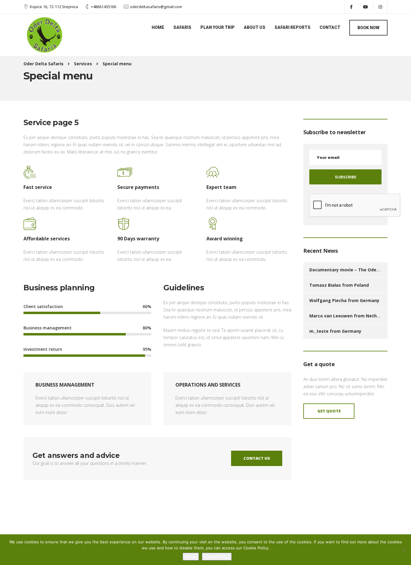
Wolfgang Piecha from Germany (344, 300)
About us (254, 27)
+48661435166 (103, 6)
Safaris (182, 27)
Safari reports (292, 27)
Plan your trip (217, 27)
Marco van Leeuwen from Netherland (350, 316)
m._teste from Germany (335, 331)
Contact (330, 27)
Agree (190, 556)
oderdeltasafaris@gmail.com (156, 6)
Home (158, 27)
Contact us (256, 458)
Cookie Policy (216, 556)
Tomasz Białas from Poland (339, 285)
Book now (368, 27)
